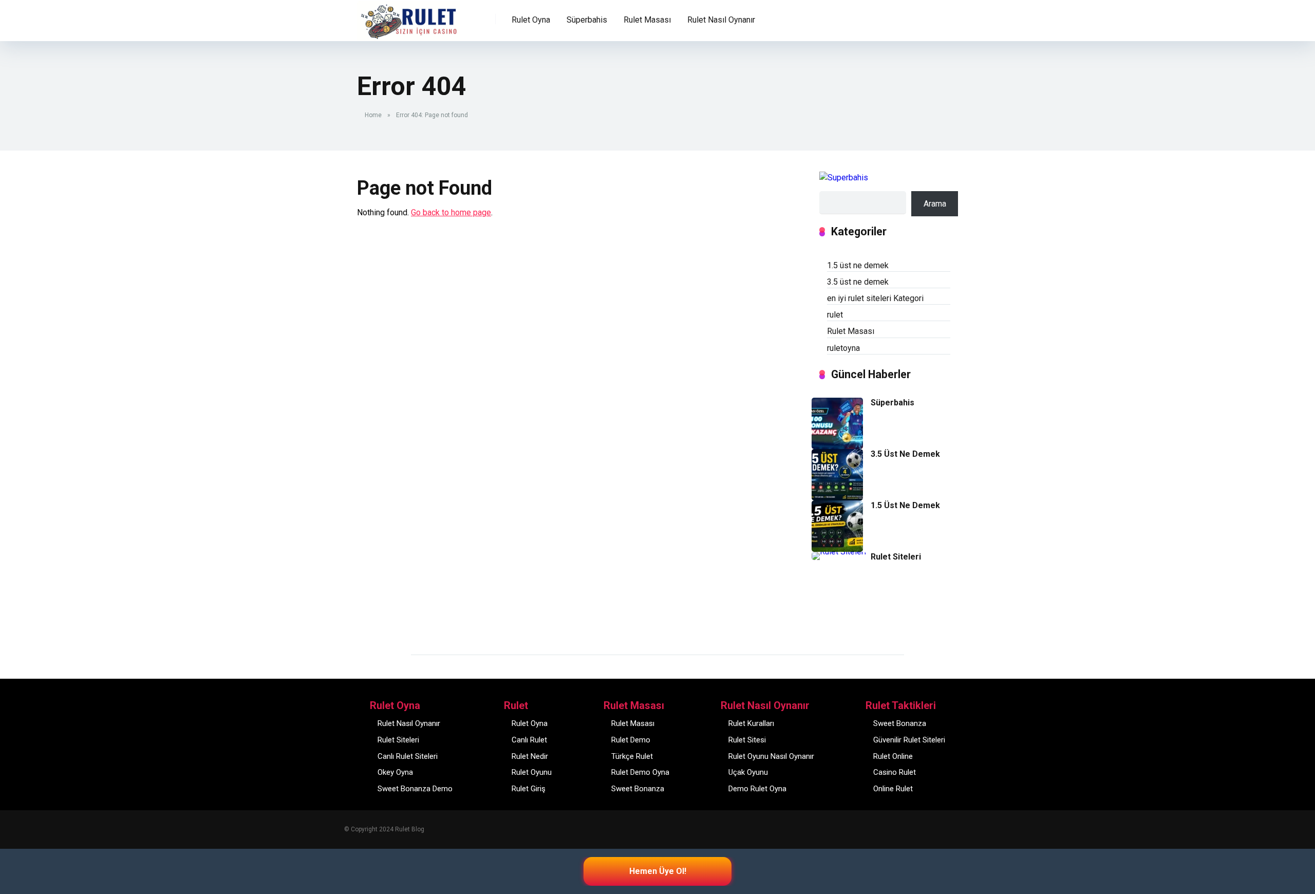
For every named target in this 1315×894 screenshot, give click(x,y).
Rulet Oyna (530, 723)
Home (373, 115)
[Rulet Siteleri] (839, 551)
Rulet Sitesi (747, 739)
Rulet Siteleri (896, 557)
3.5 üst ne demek (858, 282)
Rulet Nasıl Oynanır (409, 723)
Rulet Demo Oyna (640, 772)
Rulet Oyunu (532, 772)
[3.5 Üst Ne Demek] (837, 497)
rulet (835, 315)
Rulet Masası (850, 331)
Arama (935, 204)
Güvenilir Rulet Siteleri (909, 739)
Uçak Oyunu (748, 772)
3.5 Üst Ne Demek (905, 454)
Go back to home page (451, 212)
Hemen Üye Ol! (657, 871)
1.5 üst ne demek (858, 265)
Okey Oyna (395, 772)
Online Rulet (893, 788)
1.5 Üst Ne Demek (905, 505)
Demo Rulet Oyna (757, 788)
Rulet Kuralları (751, 723)
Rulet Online (893, 756)
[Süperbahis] (837, 446)
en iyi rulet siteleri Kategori (875, 298)
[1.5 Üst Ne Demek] (837, 549)
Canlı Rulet (529, 739)
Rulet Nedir (530, 756)
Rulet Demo (630, 739)
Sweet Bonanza (637, 788)
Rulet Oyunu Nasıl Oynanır (771, 756)
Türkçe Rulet (632, 756)
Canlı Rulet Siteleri (408, 756)
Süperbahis (587, 20)
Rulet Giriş (529, 788)
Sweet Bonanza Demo (415, 788)
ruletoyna (843, 348)
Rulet (373, 14)
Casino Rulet (894, 772)
